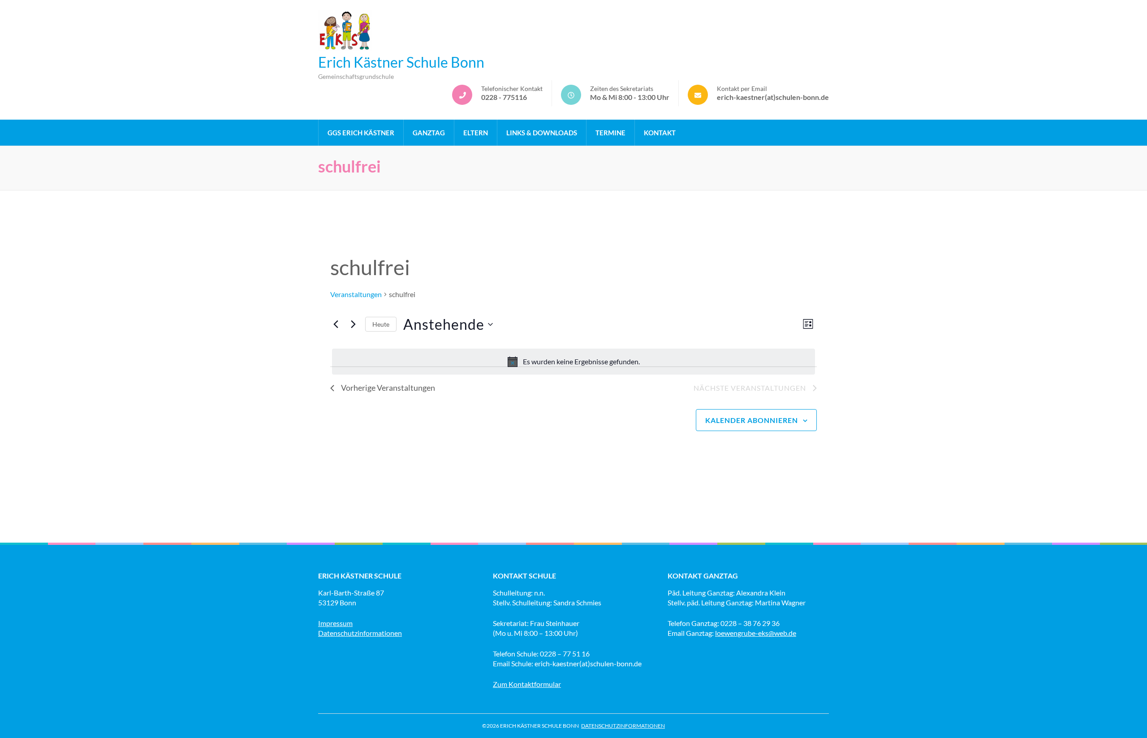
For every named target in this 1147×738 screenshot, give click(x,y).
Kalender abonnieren (751, 420)
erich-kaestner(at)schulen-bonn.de (773, 97)
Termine (610, 133)
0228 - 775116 (504, 97)
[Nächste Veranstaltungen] (353, 324)
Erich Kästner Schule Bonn (401, 62)
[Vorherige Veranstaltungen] (335, 324)
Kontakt (660, 133)
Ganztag (429, 133)
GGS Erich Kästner (361, 133)
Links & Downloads (541, 133)
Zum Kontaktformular (527, 684)
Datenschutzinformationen (360, 633)
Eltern (475, 133)
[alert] (573, 362)
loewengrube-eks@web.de (755, 633)
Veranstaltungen (356, 294)
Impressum (335, 623)
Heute (380, 324)
